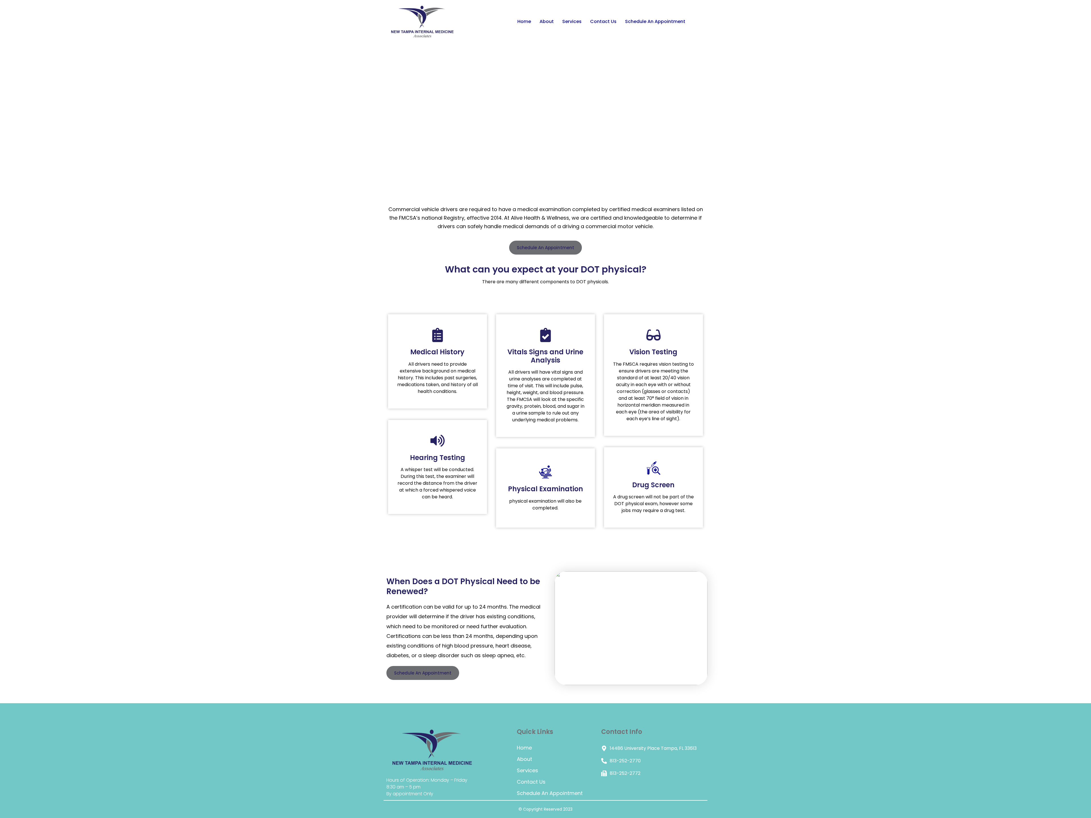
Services (572, 21)
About (547, 21)
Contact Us (603, 21)
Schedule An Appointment (655, 21)
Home (524, 21)
